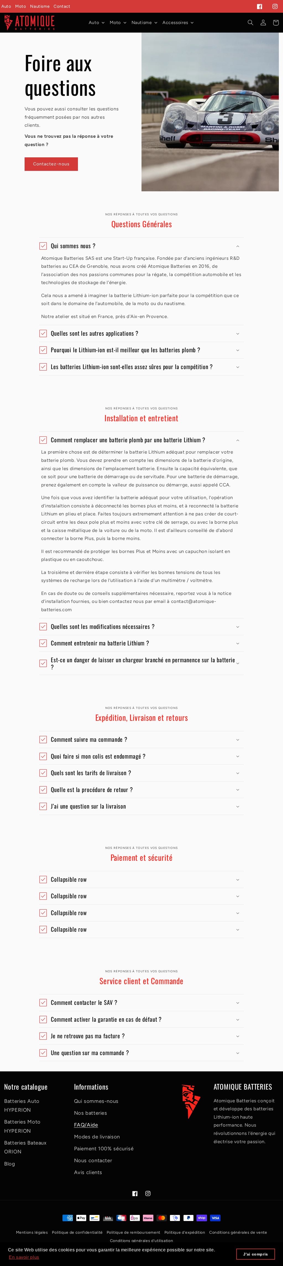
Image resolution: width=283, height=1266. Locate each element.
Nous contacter (93, 1160)
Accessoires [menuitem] (175, 22)
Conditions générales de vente (238, 1232)
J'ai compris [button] (255, 1254)
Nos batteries (90, 1113)
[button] (250, 22)
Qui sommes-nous (96, 1101)
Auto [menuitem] (94, 22)
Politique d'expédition (184, 1232)
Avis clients (88, 1172)
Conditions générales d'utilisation (141, 1240)
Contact (62, 6)
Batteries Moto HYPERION (22, 1126)
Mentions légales (32, 1232)
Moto (20, 6)
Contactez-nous (51, 163)
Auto (6, 6)
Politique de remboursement (133, 1232)
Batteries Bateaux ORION (25, 1147)
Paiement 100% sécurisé (104, 1148)
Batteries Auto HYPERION (22, 1105)
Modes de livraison (97, 1136)
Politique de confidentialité (78, 1232)
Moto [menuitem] (115, 22)
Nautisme (39, 6)
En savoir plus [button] (24, 1257)
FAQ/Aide (86, 1125)
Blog (9, 1164)
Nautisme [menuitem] (142, 22)
